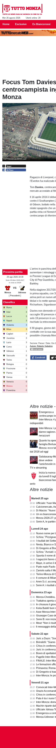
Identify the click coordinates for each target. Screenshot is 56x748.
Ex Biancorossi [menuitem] (41, 24)
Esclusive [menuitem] (21, 24)
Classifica (9, 302)
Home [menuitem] (5, 24)
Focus (41, 343)
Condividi (39, 357)
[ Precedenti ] (15, 295)
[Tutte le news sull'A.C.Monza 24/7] (22, 9)
